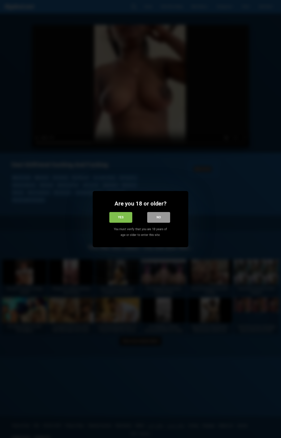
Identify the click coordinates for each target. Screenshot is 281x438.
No (159, 217)
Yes (121, 217)
